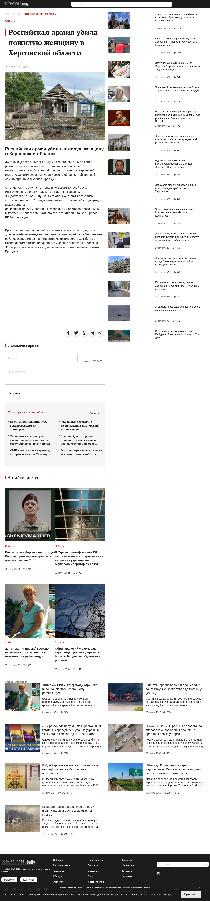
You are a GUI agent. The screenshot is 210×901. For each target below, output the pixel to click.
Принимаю (190, 894)
